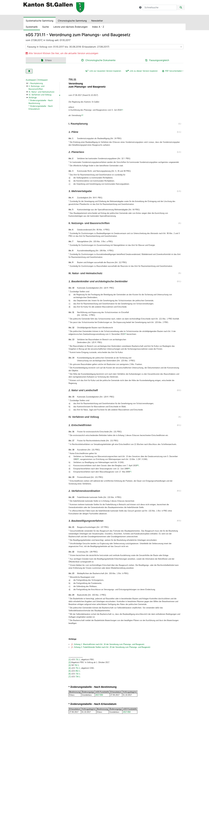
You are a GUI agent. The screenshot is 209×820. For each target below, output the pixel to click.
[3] (125, 334)
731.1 (77, 659)
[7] (130, 471)
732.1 (77, 674)
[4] (78, 459)
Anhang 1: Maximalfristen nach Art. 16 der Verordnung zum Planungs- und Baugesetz (109, 644)
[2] (82, 115)
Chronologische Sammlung (72, 20)
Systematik (32, 26)
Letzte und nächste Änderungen (70, 26)
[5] (138, 465)
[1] (122, 109)
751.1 (77, 668)
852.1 (77, 671)
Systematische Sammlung (39, 20)
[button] (140, 7)
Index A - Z (98, 26)
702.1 (76, 665)
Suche (45, 26)
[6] (129, 468)
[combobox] (104, 46)
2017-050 (99, 695)
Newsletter (97, 20)
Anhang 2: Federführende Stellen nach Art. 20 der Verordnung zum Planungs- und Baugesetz (112, 647)
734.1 (77, 677)
